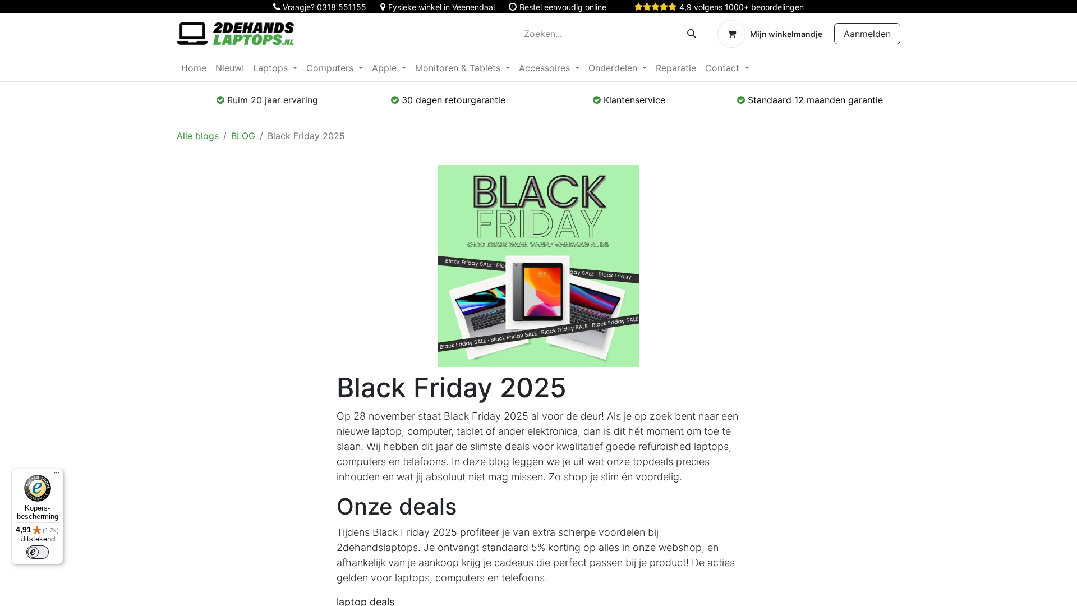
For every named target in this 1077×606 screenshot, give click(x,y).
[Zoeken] (692, 34)
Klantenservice (634, 99)
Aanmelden (867, 33)
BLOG (243, 135)
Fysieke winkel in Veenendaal (441, 7)
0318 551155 (341, 7)
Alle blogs (198, 135)
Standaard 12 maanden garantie (815, 99)
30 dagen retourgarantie (453, 99)
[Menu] (56, 475)
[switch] (37, 552)
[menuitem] (194, 68)
